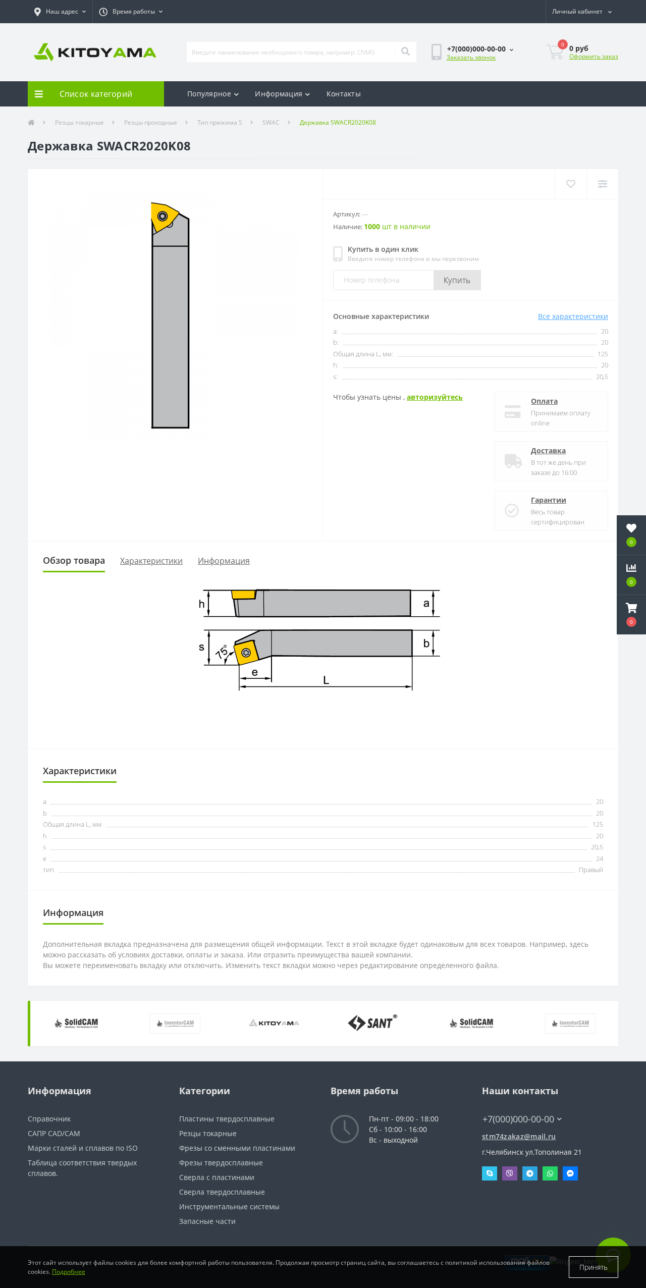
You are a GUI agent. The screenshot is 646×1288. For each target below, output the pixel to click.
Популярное (209, 93)
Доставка (548, 450)
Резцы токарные (79, 122)
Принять (593, 1267)
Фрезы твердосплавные (221, 1162)
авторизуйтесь (435, 397)
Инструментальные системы (229, 1206)
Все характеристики (573, 316)
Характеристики (151, 560)
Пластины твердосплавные (227, 1118)
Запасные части (207, 1221)
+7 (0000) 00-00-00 (513, 1104)
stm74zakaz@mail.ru (519, 1136)
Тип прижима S (219, 122)
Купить (457, 280)
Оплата (544, 401)
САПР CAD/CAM (54, 1133)
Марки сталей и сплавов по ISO (83, 1148)
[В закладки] (570, 184)
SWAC (271, 122)
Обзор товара (74, 560)
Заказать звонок (471, 57)
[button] (60, 11)
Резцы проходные (150, 122)
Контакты (344, 93)
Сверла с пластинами (216, 1177)
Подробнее (68, 1271)
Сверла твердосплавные (222, 1192)
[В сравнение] (602, 184)
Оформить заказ (593, 56)
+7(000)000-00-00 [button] (518, 1119)
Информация (278, 93)
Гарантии (548, 500)
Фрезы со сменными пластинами (237, 1148)
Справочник (49, 1118)
